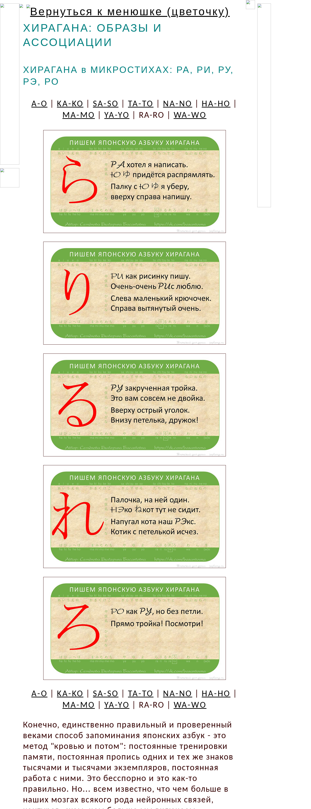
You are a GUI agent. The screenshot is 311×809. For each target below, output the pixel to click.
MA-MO (78, 115)
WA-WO (190, 115)
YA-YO (116, 115)
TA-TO (140, 104)
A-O (39, 104)
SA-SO (105, 104)
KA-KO (70, 104)
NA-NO (177, 104)
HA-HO (216, 104)
